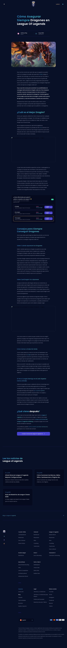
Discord (51, 603)
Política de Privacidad (39, 599)
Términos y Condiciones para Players (41, 595)
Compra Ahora (49, 207)
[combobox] (26, 620)
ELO (41, 127)
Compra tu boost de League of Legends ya (32, 433)
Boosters (20, 603)
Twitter (51, 606)
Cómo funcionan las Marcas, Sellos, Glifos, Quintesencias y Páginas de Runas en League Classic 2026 (48, 476)
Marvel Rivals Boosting (23, 564)
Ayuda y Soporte (22, 606)
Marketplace (37, 564)
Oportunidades (22, 600)
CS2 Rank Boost (22, 534)
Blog (4, 515)
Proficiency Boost (22, 573)
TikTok (50, 594)
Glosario (20, 597)
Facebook (51, 600)
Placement (21, 537)
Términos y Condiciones (39, 591)
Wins (35, 540)
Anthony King (24, 33)
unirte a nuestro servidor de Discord (37, 426)
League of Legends (11, 515)
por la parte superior (39, 390)
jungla (29, 354)
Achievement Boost (23, 576)
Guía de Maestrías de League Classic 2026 (17, 496)
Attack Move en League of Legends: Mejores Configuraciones (16, 476)
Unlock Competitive (23, 570)
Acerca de (20, 591)
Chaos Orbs (36, 567)
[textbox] (26, 620)
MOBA (41, 74)
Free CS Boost (21, 540)
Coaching (36, 543)
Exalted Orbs (37, 573)
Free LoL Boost (52, 549)
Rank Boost (36, 534)
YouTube (51, 591)
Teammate (36, 546)
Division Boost (52, 534)
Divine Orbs (36, 570)
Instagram (51, 597)
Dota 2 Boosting (37, 555)
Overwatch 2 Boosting (54, 555)
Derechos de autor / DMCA (40, 602)
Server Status (21, 543)
